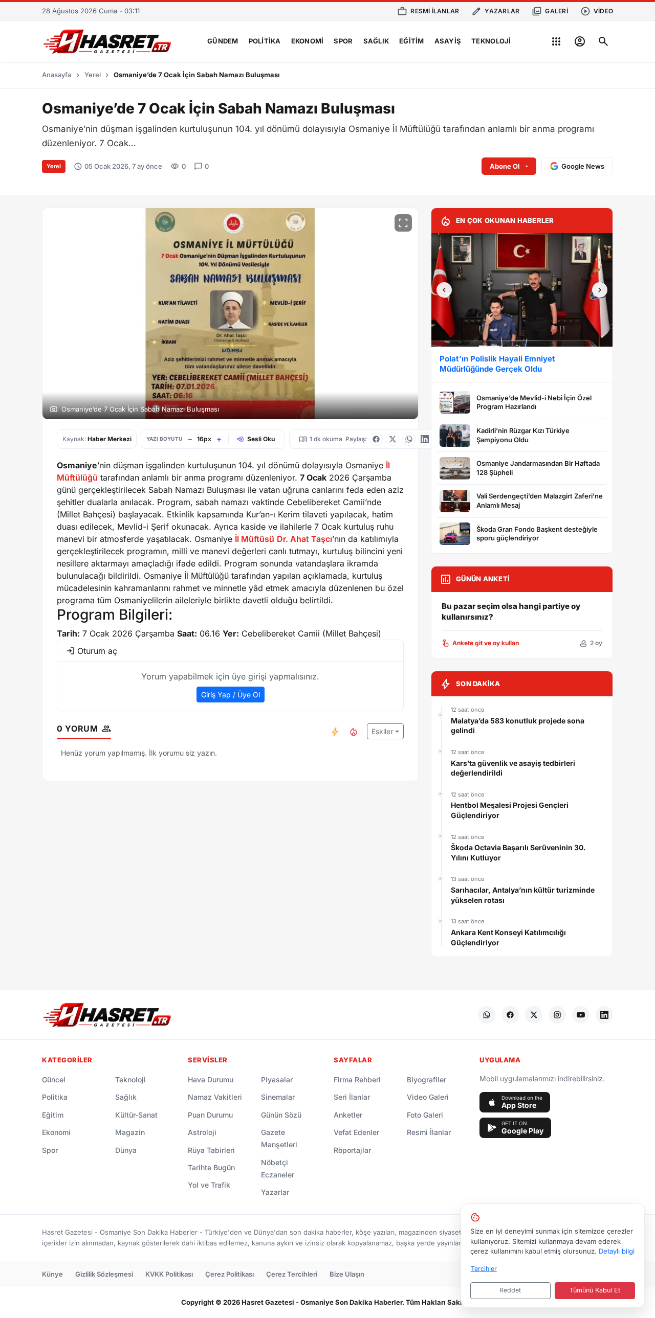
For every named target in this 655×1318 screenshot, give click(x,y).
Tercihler (484, 1268)
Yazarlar (275, 1192)
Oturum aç (97, 651)
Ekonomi (307, 41)
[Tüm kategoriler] (556, 41)
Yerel (92, 75)
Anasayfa (56, 75)
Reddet (510, 1290)
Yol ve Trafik (209, 1184)
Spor (343, 41)
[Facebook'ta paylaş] (376, 439)
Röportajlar (352, 1150)
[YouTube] (581, 1015)
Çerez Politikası (229, 1274)
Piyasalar (277, 1079)
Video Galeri (428, 1097)
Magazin (130, 1132)
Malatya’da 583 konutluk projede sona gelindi (517, 725)
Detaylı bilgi (617, 1251)
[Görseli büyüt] (403, 223)
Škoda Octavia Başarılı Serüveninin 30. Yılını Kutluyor (518, 852)
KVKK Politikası (169, 1274)
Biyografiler (426, 1079)
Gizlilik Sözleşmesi (104, 1274)
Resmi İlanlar (429, 1132)
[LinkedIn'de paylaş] (424, 439)
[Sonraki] (599, 290)
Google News (582, 166)
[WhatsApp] (486, 1015)
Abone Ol (505, 166)
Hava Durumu (210, 1079)
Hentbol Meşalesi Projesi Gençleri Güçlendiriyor (510, 810)
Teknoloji (491, 41)
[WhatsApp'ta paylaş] (409, 439)
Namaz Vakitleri (215, 1097)
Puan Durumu (210, 1114)
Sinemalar (278, 1097)
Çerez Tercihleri (291, 1274)
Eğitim (411, 41)
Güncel (54, 1079)
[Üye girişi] (580, 41)
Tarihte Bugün (211, 1167)
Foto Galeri (425, 1114)
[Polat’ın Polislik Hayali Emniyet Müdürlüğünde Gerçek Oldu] (522, 289)
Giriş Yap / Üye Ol (230, 694)
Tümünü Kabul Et (595, 1290)
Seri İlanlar (352, 1097)
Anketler (348, 1114)
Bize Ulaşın (347, 1274)
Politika (265, 41)
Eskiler (382, 731)
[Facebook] (510, 1015)
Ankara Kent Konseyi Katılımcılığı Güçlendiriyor (508, 937)
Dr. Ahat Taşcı (304, 539)
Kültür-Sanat (136, 1114)
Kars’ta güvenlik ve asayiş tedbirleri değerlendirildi (513, 768)
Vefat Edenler (356, 1132)
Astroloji (202, 1132)
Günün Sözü (281, 1114)
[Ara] (603, 41)
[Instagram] (557, 1015)
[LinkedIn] (604, 1015)
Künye (52, 1274)
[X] (533, 1015)
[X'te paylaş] (392, 439)
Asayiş (448, 41)
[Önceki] (444, 290)
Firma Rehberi (357, 1079)
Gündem (222, 41)
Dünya (126, 1150)
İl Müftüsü (254, 539)
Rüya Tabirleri (211, 1150)
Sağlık (376, 41)
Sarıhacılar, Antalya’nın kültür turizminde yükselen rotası (523, 894)
